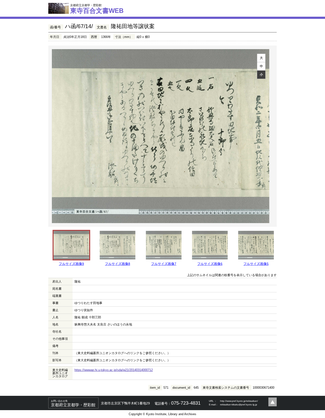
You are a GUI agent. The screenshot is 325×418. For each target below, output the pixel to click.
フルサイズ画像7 (163, 264)
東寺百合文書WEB (97, 9)
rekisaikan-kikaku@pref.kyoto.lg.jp (238, 404)
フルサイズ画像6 (209, 264)
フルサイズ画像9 (71, 264)
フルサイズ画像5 (256, 264)
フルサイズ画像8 (117, 264)
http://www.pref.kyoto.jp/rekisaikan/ (239, 401)
